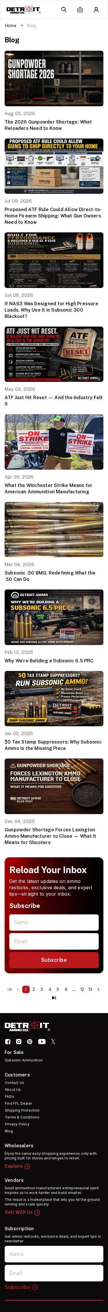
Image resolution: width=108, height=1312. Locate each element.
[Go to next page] (98, 989)
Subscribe (54, 960)
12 (82, 989)
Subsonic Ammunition (24, 1060)
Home (10, 25)
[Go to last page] (54, 998)
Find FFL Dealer (18, 1103)
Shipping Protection (22, 1110)
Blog (9, 1131)
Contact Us (14, 1082)
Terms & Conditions (22, 1117)
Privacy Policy (17, 1124)
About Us (13, 1089)
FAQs (9, 1096)
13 (90, 989)
